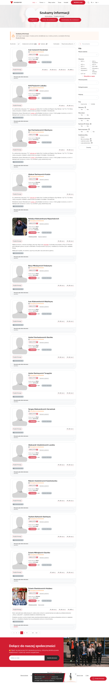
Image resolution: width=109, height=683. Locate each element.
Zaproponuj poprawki (44, 54)
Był (94, 131)
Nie (88, 109)
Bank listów (33, 54)
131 (33, 632)
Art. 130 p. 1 (45, 69)
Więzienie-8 (84, 70)
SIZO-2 (83, 64)
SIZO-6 (94, 64)
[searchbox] (80, 82)
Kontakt (66, 2)
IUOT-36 (83, 73)
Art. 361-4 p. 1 (53, 69)
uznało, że (33, 113)
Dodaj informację (99, 678)
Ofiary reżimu (51, 2)
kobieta (93, 104)
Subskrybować (52, 658)
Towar (59, 2)
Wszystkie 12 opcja (89, 76)
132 (36, 632)
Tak (82, 109)
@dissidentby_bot (57, 672)
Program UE (33, 20)
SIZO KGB (94, 66)
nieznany (16, 626)
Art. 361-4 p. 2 (62, 69)
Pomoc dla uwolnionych (49, 20)
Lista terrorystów (85, 141)
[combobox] (18, 44)
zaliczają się (33, 109)
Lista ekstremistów (85, 143)
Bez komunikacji (85, 139)
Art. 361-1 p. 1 (70, 105)
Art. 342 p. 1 (53, 572)
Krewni (82, 137)
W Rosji (94, 73)
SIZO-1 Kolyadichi (95, 62)
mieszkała (46, 244)
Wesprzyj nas (78, 2)
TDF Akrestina (94, 71)
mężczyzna (84, 104)
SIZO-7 (82, 66)
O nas (87, 675)
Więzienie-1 (84, 68)
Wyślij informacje (20, 38)
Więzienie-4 (95, 68)
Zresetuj (88, 147)
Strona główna (48, 16)
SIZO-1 (82, 61)
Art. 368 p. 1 (70, 69)
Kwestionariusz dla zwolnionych (70, 20)
